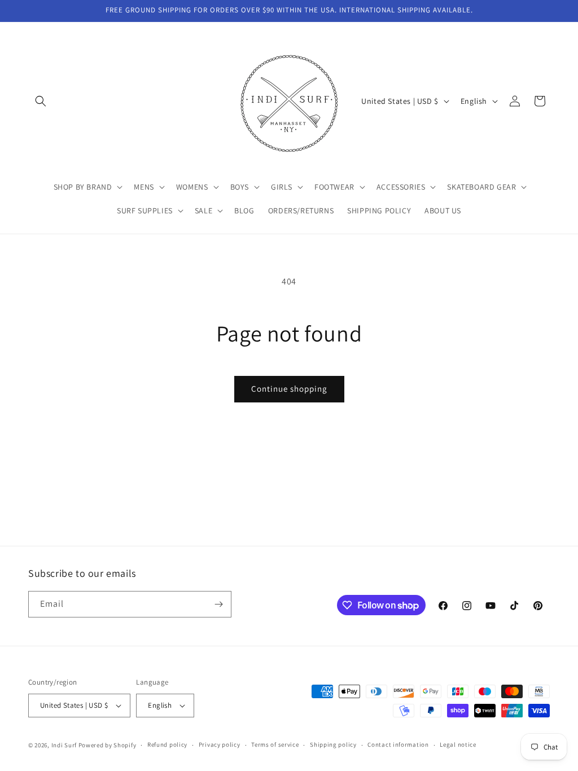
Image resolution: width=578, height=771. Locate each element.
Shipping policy (333, 744)
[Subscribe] (218, 604)
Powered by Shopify (107, 745)
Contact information (397, 744)
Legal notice (458, 744)
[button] (40, 101)
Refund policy (167, 744)
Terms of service (275, 744)
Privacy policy (219, 744)
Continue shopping (289, 388)
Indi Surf (64, 745)
